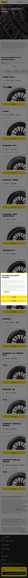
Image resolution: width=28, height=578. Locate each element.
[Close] (26, 274)
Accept (14, 300)
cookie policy (7, 291)
